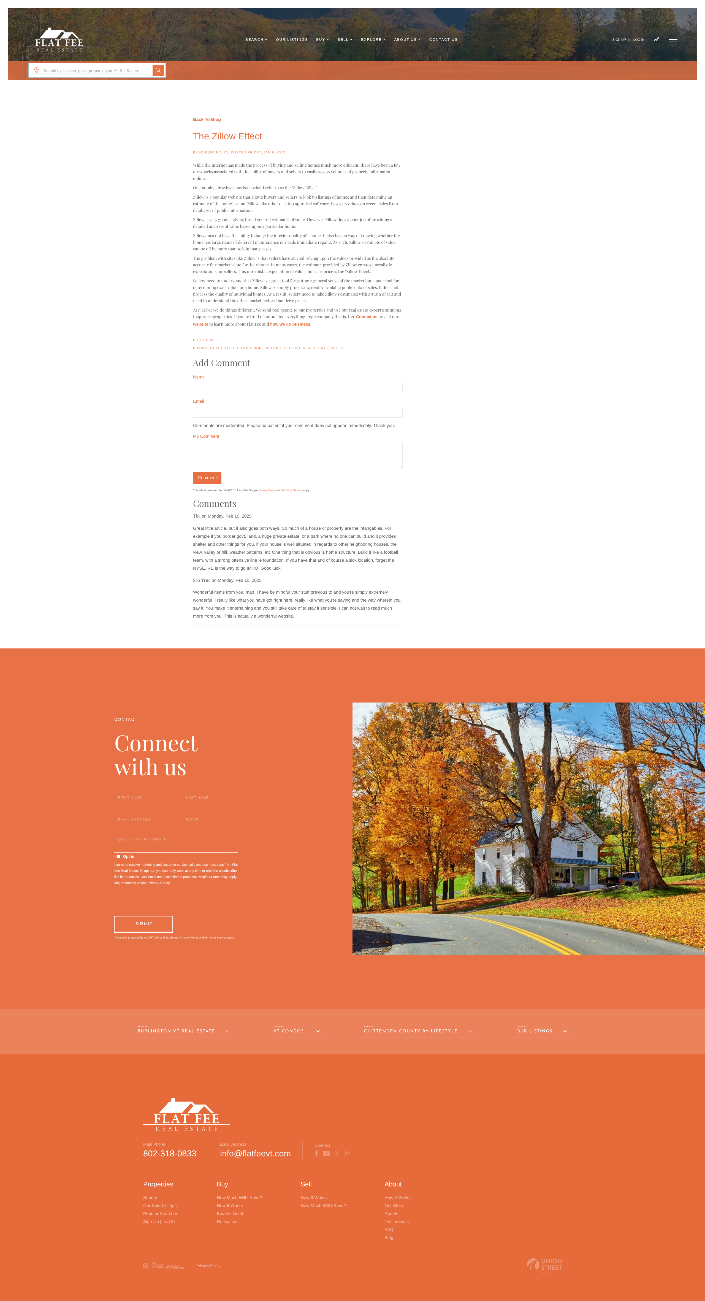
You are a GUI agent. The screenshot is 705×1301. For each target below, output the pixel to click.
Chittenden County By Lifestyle (411, 1031)
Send (143, 924)
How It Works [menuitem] (230, 1205)
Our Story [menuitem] (393, 1205)
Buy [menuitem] (320, 39)
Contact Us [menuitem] (443, 39)
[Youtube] (326, 1153)
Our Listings (534, 1031)
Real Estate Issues (323, 348)
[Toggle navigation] (673, 39)
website (200, 324)
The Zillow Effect (227, 136)
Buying (200, 348)
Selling (292, 348)
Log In (639, 40)
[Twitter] (337, 1153)
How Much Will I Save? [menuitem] (239, 1197)
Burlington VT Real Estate (176, 1031)
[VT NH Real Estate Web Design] (544, 1265)
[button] (158, 70)
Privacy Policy (267, 490)
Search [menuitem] (254, 39)
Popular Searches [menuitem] (160, 1213)
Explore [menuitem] (371, 39)
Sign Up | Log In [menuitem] (159, 1221)
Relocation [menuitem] (227, 1221)
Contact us (367, 317)
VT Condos (288, 1031)
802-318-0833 (169, 1153)
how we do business (290, 324)
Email (198, 401)
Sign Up (619, 40)
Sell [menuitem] (343, 39)
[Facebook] (316, 1153)
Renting (272, 348)
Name (199, 377)
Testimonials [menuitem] (396, 1221)
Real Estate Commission (236, 348)
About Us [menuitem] (405, 39)
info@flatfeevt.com (255, 1153)
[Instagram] (346, 1153)
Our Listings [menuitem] (292, 39)
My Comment (206, 436)
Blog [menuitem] (388, 1237)
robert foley (213, 152)
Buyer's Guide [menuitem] (230, 1213)
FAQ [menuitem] (388, 1229)
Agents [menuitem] (391, 1213)
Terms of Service (292, 490)
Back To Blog (207, 119)
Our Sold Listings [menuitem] (160, 1205)
